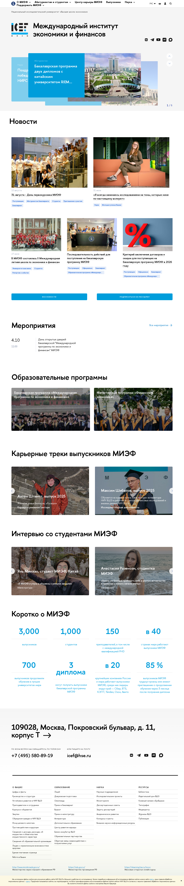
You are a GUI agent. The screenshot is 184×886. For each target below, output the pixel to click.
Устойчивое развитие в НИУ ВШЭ (27, 800)
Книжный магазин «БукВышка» (151, 800)
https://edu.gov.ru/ (76, 867)
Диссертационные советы (108, 805)
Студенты (38, 268)
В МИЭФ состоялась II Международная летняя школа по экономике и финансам (35, 260)
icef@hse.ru (79, 755)
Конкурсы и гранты (105, 818)
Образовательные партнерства (68, 836)
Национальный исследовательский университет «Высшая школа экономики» (49, 11)
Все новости (49, 297)
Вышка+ (57, 809)
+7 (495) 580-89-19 (32, 755)
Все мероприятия (158, 325)
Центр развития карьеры (65, 827)
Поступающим (18, 201)
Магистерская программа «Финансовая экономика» (125, 394)
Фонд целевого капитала (23, 823)
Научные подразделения (107, 792)
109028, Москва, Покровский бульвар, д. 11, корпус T (83, 731)
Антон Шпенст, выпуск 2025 (41, 496)
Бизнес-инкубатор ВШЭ (64, 832)
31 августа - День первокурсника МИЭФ (36, 195)
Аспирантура (60, 818)
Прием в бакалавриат (63, 805)
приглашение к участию (73, 201)
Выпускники (113, 2)
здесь (152, 879)
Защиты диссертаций (106, 809)
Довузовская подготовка (65, 796)
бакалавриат (17, 205)
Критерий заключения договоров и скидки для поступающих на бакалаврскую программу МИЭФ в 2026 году (147, 260)
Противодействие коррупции (25, 827)
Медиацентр (144, 809)
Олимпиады (59, 800)
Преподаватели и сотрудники (25, 805)
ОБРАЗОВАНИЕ (62, 787)
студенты (56, 201)
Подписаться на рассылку (135, 297)
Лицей (57, 792)
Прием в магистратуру (64, 814)
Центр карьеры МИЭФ (88, 2)
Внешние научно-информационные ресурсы (116, 823)
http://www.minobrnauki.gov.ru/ (26, 867)
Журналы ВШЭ (145, 814)
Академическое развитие (108, 814)
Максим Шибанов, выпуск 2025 (127, 490)
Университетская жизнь (22, 268)
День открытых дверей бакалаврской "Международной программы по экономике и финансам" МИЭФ (57, 344)
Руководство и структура (23, 796)
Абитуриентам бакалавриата (38, 201)
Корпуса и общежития (22, 809)
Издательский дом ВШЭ (149, 796)
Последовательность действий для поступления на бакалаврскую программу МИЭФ (88, 258)
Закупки (15, 814)
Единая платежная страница (24, 852)
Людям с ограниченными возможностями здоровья (30, 846)
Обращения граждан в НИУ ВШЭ (26, 818)
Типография (144, 805)
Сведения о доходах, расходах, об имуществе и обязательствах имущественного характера (27, 834)
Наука (96, 205)
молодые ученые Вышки (111, 205)
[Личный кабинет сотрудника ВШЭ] (165, 4)
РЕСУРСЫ (144, 787)
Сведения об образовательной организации (31, 841)
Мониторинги (103, 800)
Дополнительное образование (68, 823)
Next (169, 64)
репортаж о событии (21, 273)
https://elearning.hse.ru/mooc (138, 867)
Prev (169, 56)
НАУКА (100, 787)
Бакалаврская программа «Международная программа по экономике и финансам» (45, 394)
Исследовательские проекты (109, 796)
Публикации (144, 818)
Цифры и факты (19, 792)
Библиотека (144, 792)
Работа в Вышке (19, 857)
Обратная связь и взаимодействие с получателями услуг (70, 842)
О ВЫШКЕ (17, 787)
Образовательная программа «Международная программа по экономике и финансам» (86, 272)
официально (87, 268)
